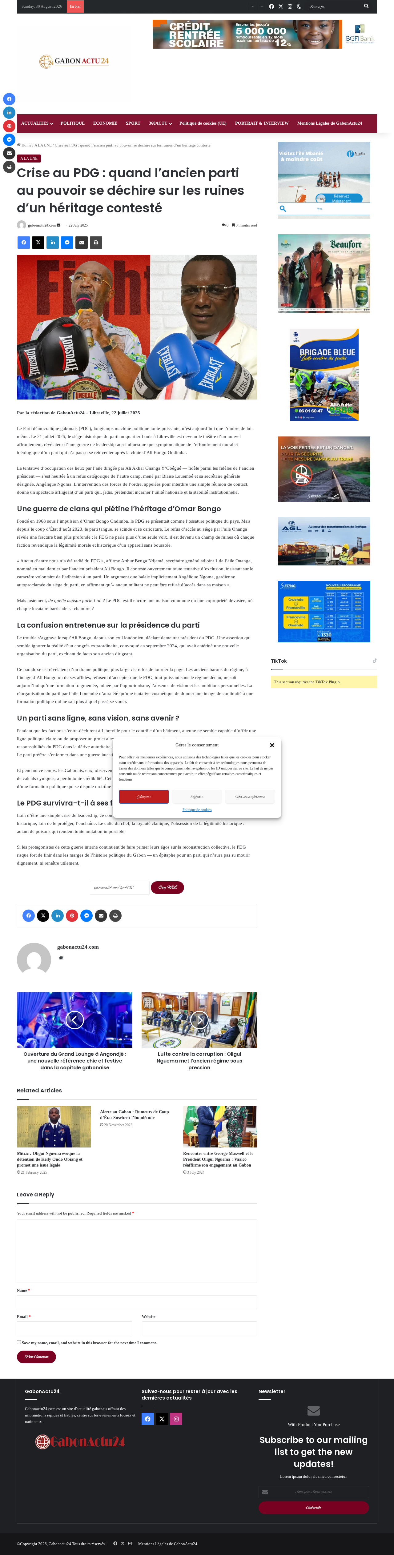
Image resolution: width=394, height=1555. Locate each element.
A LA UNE (43, 145)
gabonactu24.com (42, 225)
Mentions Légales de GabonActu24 (329, 123)
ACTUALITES (35, 123)
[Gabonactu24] (74, 64)
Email (24, 1316)
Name (23, 1290)
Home (26, 145)
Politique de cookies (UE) (203, 123)
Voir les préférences (250, 797)
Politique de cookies (197, 810)
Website (148, 1316)
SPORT (133, 123)
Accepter (144, 797)
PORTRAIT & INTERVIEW (262, 123)
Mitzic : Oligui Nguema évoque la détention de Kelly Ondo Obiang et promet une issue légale (49, 1159)
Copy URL (167, 887)
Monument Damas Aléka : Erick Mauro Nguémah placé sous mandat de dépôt (151, 6)
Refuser (197, 797)
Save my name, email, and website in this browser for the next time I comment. (89, 1342)
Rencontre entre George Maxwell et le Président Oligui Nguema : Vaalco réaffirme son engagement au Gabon (218, 1159)
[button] (272, 745)
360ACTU (158, 123)
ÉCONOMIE (105, 123)
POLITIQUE (73, 123)
